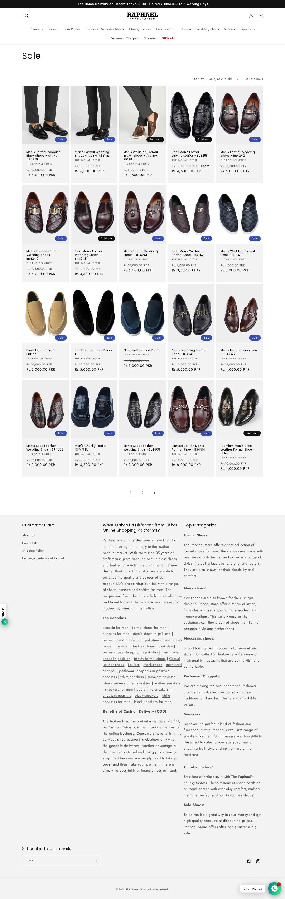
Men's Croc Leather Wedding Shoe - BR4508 (45, 448)
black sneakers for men (153, 701)
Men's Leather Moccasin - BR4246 (239, 352)
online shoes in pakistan (122, 639)
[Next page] (154, 493)
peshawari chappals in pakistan (144, 670)
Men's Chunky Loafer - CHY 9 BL (92, 448)
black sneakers (146, 695)
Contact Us (29, 543)
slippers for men (116, 633)
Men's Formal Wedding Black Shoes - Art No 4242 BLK (43, 155)
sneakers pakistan (162, 676)
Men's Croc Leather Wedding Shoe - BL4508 (142, 448)
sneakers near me (117, 695)
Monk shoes (152, 664)
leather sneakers (167, 683)
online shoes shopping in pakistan (130, 652)
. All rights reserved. (157, 889)
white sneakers (132, 676)
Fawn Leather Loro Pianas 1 (40, 352)
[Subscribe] (96, 861)
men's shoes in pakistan (152, 633)
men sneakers (140, 683)
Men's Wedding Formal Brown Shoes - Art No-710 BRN (141, 155)
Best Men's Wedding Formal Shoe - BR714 (187, 253)
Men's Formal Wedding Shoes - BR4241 (141, 253)
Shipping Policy (33, 550)
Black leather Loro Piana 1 (93, 352)
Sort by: (199, 79)
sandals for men (116, 627)
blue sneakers (114, 683)
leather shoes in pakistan (153, 646)
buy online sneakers (152, 689)
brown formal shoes (150, 658)
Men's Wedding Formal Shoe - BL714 (238, 253)
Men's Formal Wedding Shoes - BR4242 (238, 154)
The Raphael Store (136, 889)
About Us (28, 535)
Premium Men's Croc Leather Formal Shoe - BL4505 (238, 449)
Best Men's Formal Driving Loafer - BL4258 (190, 154)
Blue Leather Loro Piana (142, 350)
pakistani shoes (157, 639)
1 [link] (131, 492)
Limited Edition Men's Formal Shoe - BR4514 (188, 448)
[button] (27, 16)
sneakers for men (119, 689)
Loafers (134, 664)
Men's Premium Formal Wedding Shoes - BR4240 (43, 255)
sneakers (110, 676)
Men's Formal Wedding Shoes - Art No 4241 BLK (93, 154)
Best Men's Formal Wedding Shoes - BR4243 (89, 255)
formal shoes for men (149, 627)
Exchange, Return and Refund (43, 558)
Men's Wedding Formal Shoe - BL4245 (189, 352)
